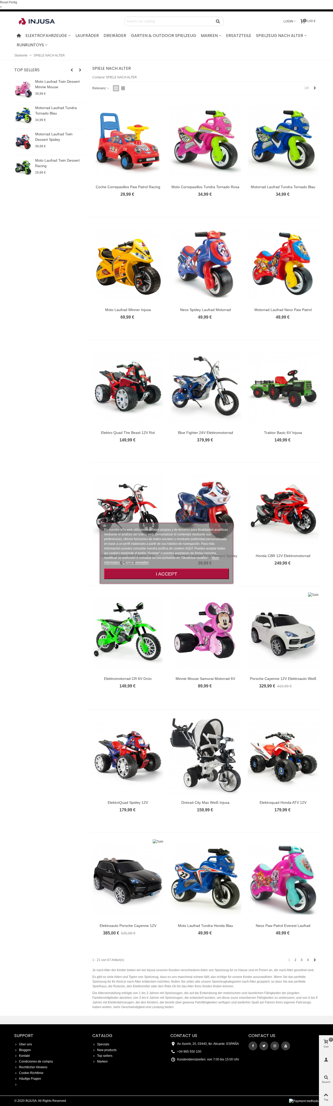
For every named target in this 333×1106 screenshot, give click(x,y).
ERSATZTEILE (238, 36)
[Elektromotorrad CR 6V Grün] (127, 632)
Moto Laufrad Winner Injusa (128, 310)
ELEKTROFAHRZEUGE (46, 36)
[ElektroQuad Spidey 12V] (127, 756)
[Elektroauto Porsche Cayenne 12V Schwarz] (127, 879)
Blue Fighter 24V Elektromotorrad (205, 433)
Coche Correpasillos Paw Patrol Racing (128, 187)
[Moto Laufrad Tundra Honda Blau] (205, 879)
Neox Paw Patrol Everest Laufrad (283, 926)
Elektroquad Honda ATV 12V (283, 802)
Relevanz (99, 88)
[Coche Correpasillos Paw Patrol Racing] (127, 140)
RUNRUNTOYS (30, 45)
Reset (4, 2)
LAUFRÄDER (87, 36)
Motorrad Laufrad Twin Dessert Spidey (54, 137)
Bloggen (25, 1050)
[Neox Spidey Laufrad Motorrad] (205, 264)
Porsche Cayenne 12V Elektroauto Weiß (283, 679)
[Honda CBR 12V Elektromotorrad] (283, 509)
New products (107, 1050)
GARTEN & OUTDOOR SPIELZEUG (163, 36)
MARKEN (209, 36)
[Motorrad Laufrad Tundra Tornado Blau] (23, 115)
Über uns (25, 1044)
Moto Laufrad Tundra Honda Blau (205, 926)
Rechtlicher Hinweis (33, 1067)
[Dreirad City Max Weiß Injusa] (205, 756)
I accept (166, 573)
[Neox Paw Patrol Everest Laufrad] (283, 879)
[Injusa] (40, 21)
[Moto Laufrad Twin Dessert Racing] (23, 168)
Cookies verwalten (136, 562)
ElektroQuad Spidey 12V (128, 802)
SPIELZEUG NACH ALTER (279, 36)
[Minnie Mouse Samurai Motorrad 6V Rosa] (205, 632)
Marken (102, 1061)
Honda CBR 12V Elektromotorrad (283, 556)
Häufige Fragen (30, 1078)
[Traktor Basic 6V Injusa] (283, 386)
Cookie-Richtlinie (31, 1073)
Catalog (102, 1036)
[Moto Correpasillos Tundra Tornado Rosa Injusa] (205, 140)
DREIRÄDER (115, 36)
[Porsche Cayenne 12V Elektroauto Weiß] (283, 632)
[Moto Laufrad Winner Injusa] (127, 264)
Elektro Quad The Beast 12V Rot (128, 433)
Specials (103, 1044)
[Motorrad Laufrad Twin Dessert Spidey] (23, 141)
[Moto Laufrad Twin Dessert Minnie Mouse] (23, 89)
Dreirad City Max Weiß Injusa (205, 802)
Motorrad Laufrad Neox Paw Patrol (283, 310)
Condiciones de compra (36, 1061)
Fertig (13, 2)
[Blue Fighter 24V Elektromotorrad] (205, 386)
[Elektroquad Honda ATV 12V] (283, 756)
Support (23, 1036)
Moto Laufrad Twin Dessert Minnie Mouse (57, 84)
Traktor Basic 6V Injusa (283, 433)
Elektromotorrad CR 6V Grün (128, 679)
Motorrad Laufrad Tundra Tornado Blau (56, 110)
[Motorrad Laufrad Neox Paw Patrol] (283, 264)
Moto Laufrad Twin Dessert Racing (57, 163)
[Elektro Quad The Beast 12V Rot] (127, 386)
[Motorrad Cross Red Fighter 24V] (127, 509)
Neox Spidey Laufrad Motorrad (205, 310)
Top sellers (27, 70)
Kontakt (24, 1056)
